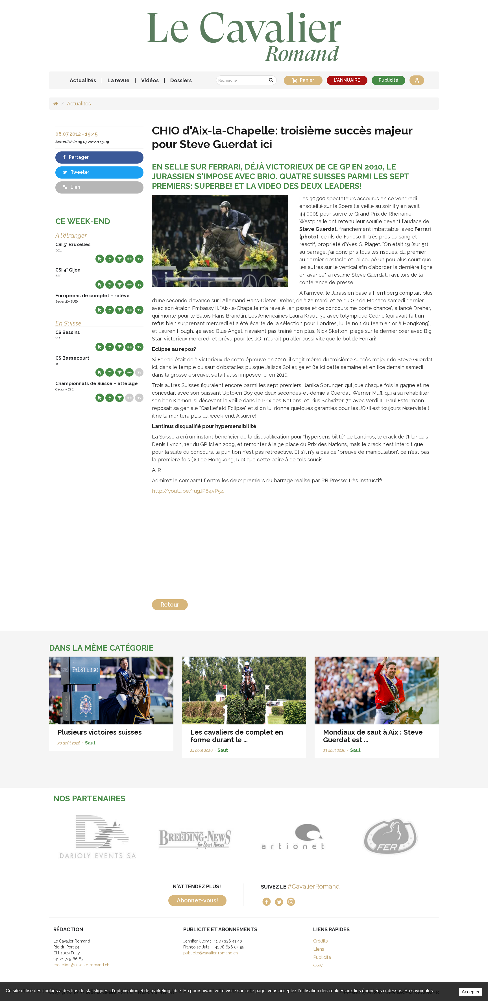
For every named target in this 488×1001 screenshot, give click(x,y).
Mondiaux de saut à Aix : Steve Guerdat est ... (373, 736)
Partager (78, 157)
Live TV (139, 259)
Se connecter (416, 80)
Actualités (83, 80)
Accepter (471, 991)
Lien (74, 187)
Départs (109, 259)
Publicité (388, 80)
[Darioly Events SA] (97, 836)
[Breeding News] (195, 836)
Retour (169, 604)
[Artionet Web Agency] (292, 836)
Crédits (320, 941)
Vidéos (150, 80)
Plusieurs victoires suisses (100, 732)
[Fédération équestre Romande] (390, 836)
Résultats (119, 259)
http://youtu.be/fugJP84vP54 (188, 491)
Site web (99, 259)
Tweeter (79, 172)
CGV (318, 965)
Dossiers (181, 80)
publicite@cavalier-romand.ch (210, 953)
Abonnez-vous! (197, 900)
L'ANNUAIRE (347, 80)
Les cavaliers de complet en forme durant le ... (236, 736)
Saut (90, 743)
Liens (318, 949)
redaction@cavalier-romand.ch (81, 965)
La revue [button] (119, 80)
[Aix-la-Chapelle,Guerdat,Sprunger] (220, 240)
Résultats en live (129, 259)
